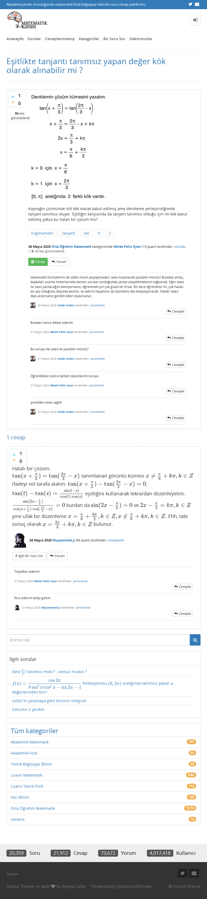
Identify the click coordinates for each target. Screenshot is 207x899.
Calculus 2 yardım (28, 709)
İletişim (12, 873)
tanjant (68, 233)
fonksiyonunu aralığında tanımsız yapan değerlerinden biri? (92, 686)
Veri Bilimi (20, 797)
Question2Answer (134, 886)
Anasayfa (14, 38)
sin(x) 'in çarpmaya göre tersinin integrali (49, 700)
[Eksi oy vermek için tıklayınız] (13, 102)
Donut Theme (20, 886)
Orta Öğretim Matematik (71, 246)
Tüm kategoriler (34, 730)
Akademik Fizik (24, 753)
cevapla (178, 311)
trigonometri (42, 233)
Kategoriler (89, 38)
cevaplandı (116, 540)
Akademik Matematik (30, 741)
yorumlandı (97, 305)
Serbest (18, 819)
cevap (40, 261)
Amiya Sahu (74, 886)
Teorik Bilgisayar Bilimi (31, 764)
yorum (61, 261)
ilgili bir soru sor (30, 556)
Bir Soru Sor (114, 38)
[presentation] (46, 475)
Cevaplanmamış (60, 38)
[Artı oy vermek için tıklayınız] (13, 97)
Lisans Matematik (26, 775)
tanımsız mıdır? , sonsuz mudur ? (49, 672)
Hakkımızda (140, 38)
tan (86, 233)
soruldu (179, 246)
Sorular (34, 38)
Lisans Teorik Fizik (27, 786)
